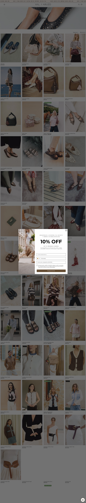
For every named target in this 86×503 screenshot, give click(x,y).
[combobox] (38, 258)
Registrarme (51, 270)
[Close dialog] (66, 230)
